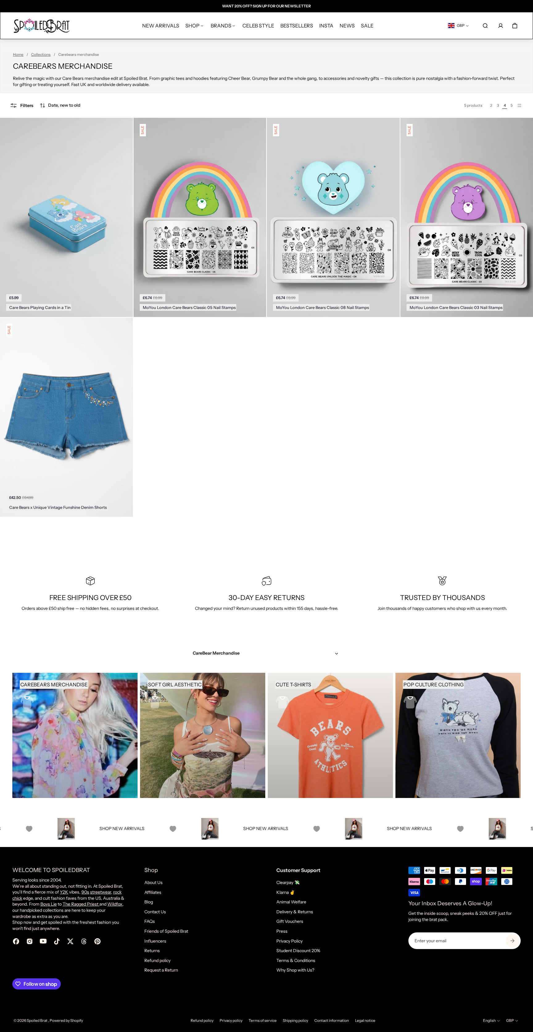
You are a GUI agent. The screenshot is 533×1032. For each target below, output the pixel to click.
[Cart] (515, 25)
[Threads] (84, 941)
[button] (60, 105)
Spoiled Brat (37, 1020)
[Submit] (512, 940)
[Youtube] (43, 941)
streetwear (100, 892)
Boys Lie (48, 904)
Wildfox (114, 904)
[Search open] (485, 25)
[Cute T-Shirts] (330, 735)
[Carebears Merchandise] (75, 735)
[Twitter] (70, 941)
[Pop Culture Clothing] (458, 735)
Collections (41, 54)
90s (85, 892)
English (489, 1020)
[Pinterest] (97, 941)
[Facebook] (16, 941)
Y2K (64, 892)
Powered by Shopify (66, 1020)
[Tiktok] (56, 941)
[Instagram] (29, 941)
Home (18, 54)
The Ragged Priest (81, 904)
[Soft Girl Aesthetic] (203, 735)
